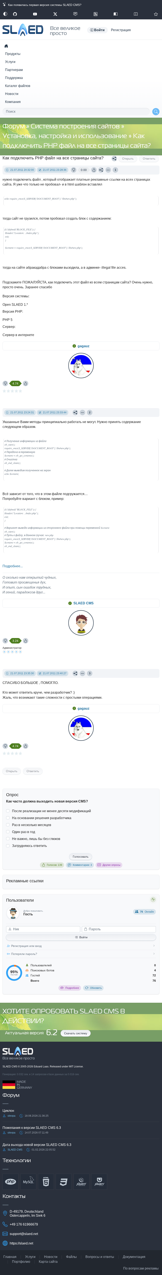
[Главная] (6, 45)
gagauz (83, 346)
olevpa (11, 1115)
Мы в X (55, 14)
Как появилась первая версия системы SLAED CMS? (43, 5)
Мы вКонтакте (75, 14)
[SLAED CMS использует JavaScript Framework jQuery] (81, 1182)
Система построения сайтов (76, 127)
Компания (13, 102)
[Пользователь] (108, 170)
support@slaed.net (24, 1234)
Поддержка (14, 78)
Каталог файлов (17, 86)
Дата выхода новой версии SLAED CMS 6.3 (37, 1145)
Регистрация (121, 30)
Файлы (71, 1257)
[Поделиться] (114, 158)
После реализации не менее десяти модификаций (51, 811)
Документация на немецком (115, 14)
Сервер (9, 326)
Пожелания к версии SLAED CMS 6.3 (32, 1127)
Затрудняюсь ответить (29, 846)
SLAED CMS (83, 603)
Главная (9, 1257)
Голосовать (80, 856)
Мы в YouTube (35, 14)
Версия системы (15, 296)
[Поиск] (155, 111)
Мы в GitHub (15, 14)
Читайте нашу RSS (95, 14)
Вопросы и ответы (99, 1257)
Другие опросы (111, 865)
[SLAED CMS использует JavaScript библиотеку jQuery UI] (99, 1182)
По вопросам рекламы (141, 1268)
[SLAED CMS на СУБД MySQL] (28, 1182)
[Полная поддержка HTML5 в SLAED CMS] (46, 1182)
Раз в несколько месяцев (31, 825)
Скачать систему (75, 1033)
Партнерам (14, 70)
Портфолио (21, 1261)
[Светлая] (5, 14)
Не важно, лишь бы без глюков (36, 839)
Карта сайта (48, 1261)
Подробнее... (13, 566)
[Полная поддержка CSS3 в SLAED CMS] (64, 1182)
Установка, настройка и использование (65, 136)
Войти (83, 937)
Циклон (8, 1110)
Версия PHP (12, 311)
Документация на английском (135, 14)
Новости (11, 94)
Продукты (12, 54)
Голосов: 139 (54, 865)
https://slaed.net (21, 1243)
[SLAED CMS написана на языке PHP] (11, 1182)
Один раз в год (23, 832)
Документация (134, 1257)
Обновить (96, 988)
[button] (97, 30)
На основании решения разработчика (41, 818)
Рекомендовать (155, 14)
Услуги (10, 62)
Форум (14, 127)
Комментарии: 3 (82, 865)
